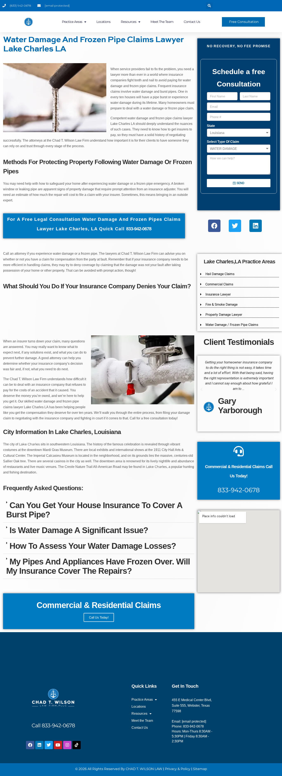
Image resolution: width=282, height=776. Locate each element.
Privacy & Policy (177, 769)
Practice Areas (72, 22)
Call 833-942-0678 (53, 725)
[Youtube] (58, 745)
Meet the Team (161, 22)
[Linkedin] (255, 226)
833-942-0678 (239, 490)
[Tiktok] (76, 745)
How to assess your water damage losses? (92, 545)
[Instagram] (67, 745)
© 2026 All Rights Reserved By (100, 769)
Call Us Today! (99, 617)
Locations (103, 22)
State (211, 126)
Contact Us (192, 22)
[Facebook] (214, 226)
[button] (209, 5)
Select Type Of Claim (223, 141)
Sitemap (200, 769)
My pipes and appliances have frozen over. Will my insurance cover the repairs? (98, 566)
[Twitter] (235, 226)
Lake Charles (29, 444)
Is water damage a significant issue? (78, 530)
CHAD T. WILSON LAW (144, 769)
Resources (128, 22)
